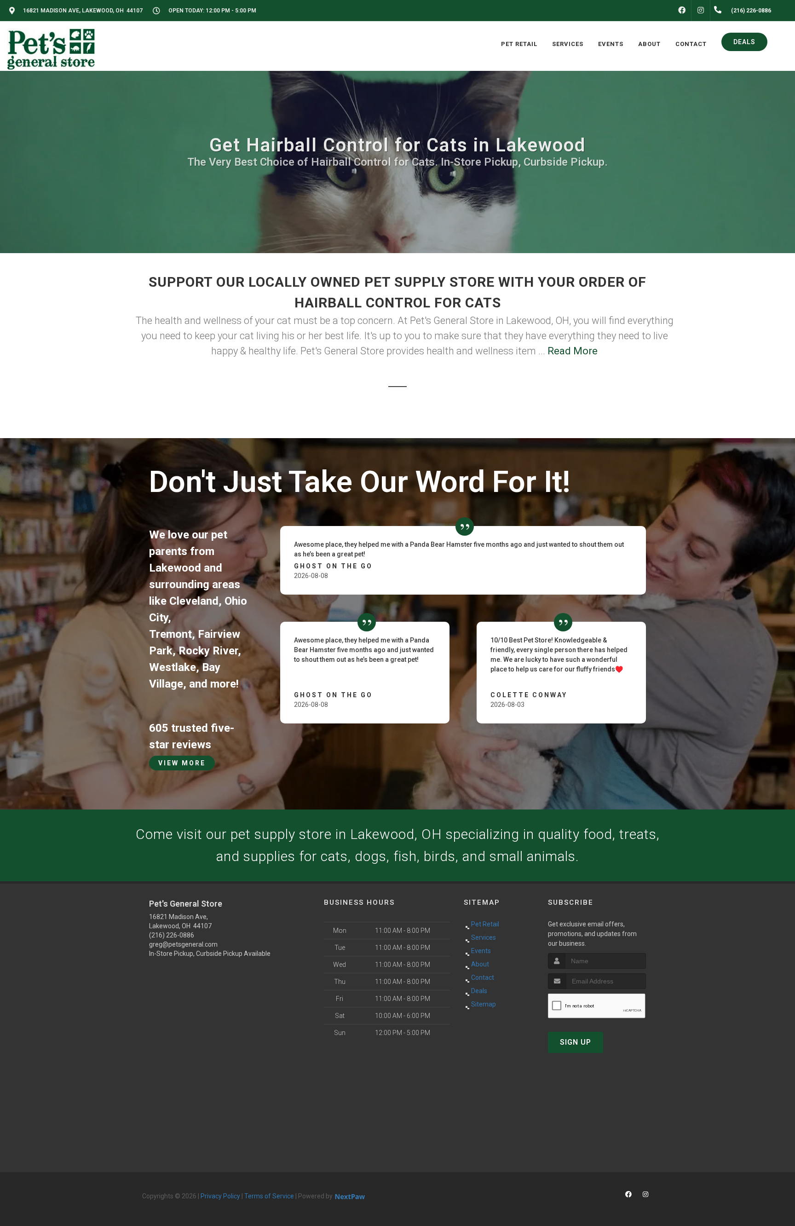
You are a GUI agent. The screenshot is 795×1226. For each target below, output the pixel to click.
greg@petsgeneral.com (183, 944)
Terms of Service (269, 1196)
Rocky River (208, 650)
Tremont (170, 634)
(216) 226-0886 (171, 935)
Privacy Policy (220, 1196)
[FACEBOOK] (682, 10)
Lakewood (175, 567)
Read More (572, 351)
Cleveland (194, 601)
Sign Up (575, 1042)
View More (182, 763)
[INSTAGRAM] (700, 10)
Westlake (172, 667)
